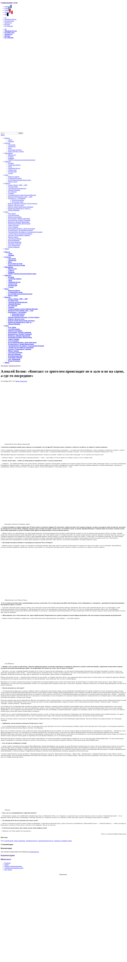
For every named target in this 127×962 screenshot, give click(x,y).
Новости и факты (13, 176)
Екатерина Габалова (14, 244)
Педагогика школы (18, 200)
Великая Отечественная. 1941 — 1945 (20, 197)
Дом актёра (11, 145)
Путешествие (12, 171)
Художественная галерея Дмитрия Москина (22, 195)
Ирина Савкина (13, 237)
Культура (7, 143)
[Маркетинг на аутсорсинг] (63, 958)
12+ (5, 17)
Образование (8, 153)
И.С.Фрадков (8, 26)
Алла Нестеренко (13, 215)
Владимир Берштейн (14, 242)
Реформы (11, 158)
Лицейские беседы (10, 19)
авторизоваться (34, 852)
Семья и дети (12, 170)
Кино (10, 148)
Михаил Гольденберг (15, 217)
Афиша (6, 249)
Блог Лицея (12, 213)
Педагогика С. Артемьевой (16, 198)
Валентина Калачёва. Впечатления (19, 223)
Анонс (10, 140)
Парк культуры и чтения (16, 151)
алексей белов (8, 841)
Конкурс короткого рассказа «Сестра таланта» (22, 203)
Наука (6, 175)
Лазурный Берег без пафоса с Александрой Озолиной (25, 232)
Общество (7, 161)
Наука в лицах (12, 181)
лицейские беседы (31, 841)
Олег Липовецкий (14, 245)
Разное (6, 864)
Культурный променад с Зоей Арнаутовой (21, 228)
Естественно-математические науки (19, 180)
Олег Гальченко (13, 227)
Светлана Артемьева (14, 238)
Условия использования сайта (13, 868)
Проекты (7, 183)
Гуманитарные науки (15, 178)
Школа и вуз (12, 155)
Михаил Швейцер (14, 210)
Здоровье (11, 193)
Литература (8, 22)
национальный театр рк (45, 841)
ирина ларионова (19, 841)
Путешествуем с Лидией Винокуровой (20, 230)
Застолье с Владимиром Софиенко (19, 235)
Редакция (7, 863)
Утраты (10, 173)
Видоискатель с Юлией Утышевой (19, 220)
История (7, 24)
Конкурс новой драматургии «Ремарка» (20, 207)
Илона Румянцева (14, 247)
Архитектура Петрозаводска (17, 188)
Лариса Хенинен (13, 225)
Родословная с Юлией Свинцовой (19, 218)
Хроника (11, 141)
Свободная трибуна (14, 165)
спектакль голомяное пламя (63, 841)
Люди (10, 166)
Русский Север (9, 21)
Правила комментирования (13, 866)
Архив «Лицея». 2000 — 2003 (17, 185)
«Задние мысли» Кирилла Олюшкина (20, 233)
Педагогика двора (17, 202)
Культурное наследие (15, 150)
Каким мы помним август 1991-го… (19, 208)
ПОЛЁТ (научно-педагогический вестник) (21, 160)
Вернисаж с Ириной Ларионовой (18, 222)
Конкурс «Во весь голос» (16, 205)
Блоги (6, 212)
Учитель (10, 156)
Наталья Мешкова (14, 240)
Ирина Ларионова (21, 381)
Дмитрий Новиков (14, 190)
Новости (7, 138)
